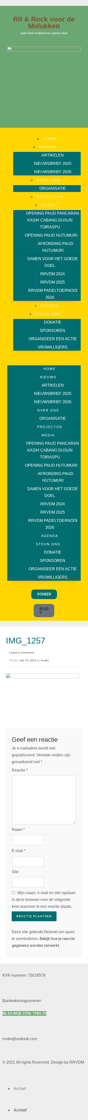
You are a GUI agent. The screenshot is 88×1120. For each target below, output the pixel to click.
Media (48, 205)
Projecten (49, 197)
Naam (18, 829)
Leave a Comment (21, 652)
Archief (20, 1089)
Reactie (20, 770)
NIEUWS (48, 147)
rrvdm (45, 660)
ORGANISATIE (52, 188)
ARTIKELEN (53, 155)
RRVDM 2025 (52, 282)
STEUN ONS (48, 314)
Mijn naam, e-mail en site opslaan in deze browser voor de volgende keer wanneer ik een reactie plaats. (44, 900)
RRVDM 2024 (52, 274)
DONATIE (52, 322)
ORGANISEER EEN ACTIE (53, 339)
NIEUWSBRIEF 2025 (52, 163)
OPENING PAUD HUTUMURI (51, 235)
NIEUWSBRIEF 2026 (52, 172)
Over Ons (48, 180)
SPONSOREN (52, 330)
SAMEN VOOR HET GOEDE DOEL (52, 262)
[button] (44, 358)
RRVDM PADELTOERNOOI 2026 (52, 293)
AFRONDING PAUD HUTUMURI (55, 247)
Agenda (49, 306)
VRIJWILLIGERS (52, 347)
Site (15, 872)
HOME (49, 139)
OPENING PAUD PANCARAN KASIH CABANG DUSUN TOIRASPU (52, 220)
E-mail (18, 851)
